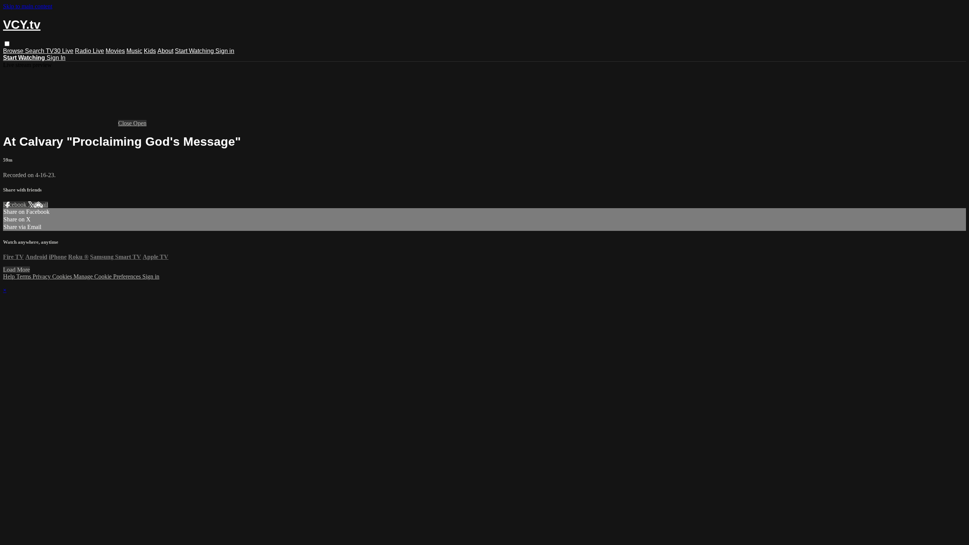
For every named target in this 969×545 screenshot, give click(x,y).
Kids (150, 51)
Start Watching (195, 51)
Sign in (224, 51)
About (165, 51)
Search (35, 51)
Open (139, 123)
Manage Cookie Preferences (107, 276)
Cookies (62, 276)
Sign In (56, 57)
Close (125, 123)
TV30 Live (59, 51)
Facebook (15, 204)
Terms (24, 276)
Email (41, 204)
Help (9, 276)
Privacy (42, 276)
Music (134, 51)
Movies (115, 51)
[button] (7, 43)
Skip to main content (27, 6)
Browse (14, 51)
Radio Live (89, 51)
